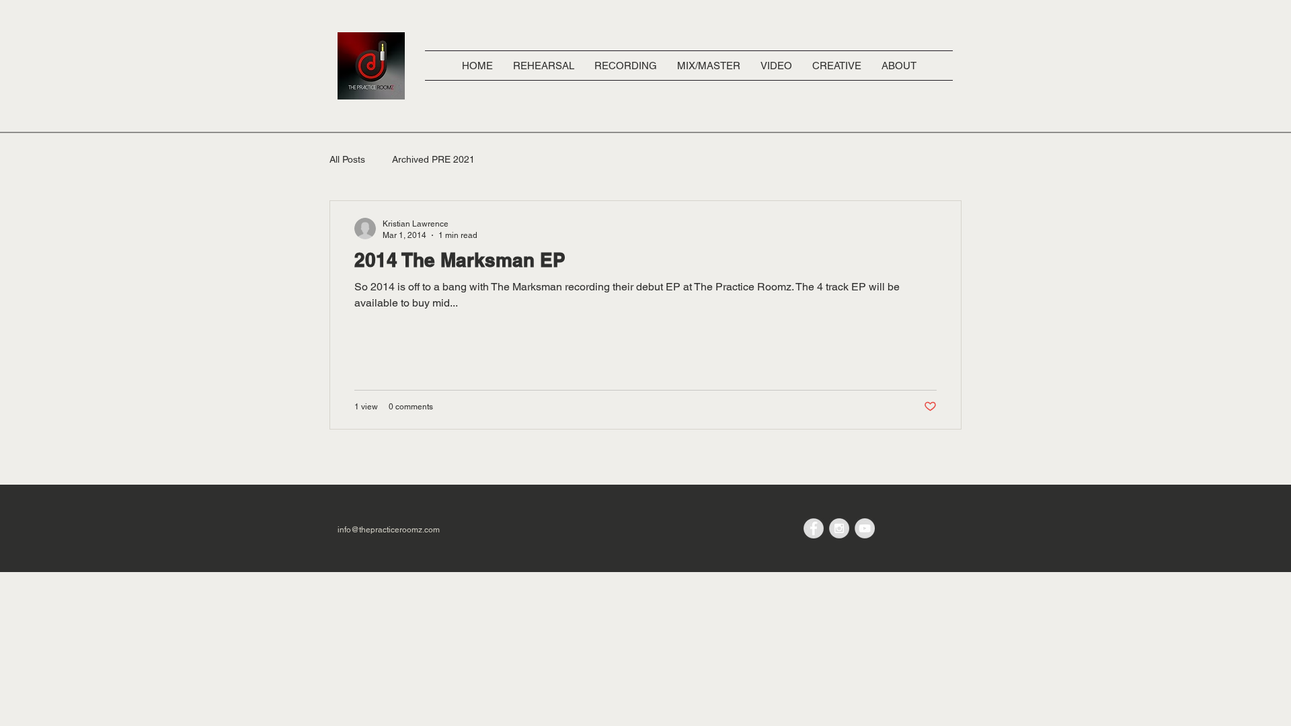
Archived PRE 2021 (433, 159)
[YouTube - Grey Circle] (865, 528)
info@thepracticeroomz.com (389, 529)
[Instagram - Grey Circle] (839, 528)
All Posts (347, 159)
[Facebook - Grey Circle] (814, 528)
